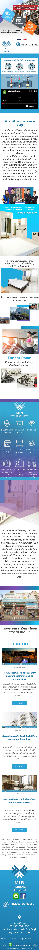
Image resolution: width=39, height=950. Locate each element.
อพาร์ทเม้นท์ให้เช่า (19, 632)
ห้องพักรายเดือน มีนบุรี (14, 839)
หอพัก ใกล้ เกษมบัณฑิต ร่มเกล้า (24, 855)
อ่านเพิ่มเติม (19, 703)
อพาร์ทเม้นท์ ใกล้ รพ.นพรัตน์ (17, 852)
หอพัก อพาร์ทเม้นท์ (30, 839)
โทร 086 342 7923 (29, 44)
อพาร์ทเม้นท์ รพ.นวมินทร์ (19, 844)
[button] (34, 49)
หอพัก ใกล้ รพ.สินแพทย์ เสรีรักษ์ (22, 847)
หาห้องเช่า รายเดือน (8, 842)
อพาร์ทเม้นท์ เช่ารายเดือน (24, 842)
